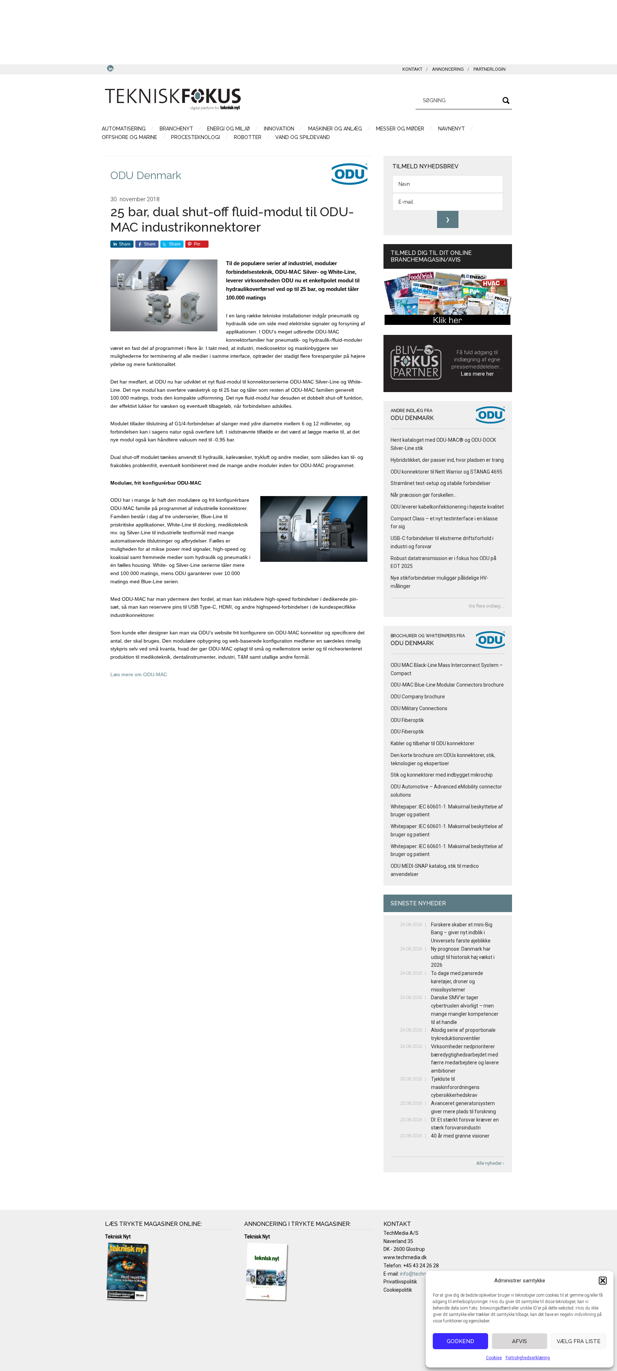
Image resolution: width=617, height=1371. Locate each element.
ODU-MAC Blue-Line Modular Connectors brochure (447, 685)
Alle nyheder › (490, 1163)
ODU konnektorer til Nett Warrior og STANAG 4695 (446, 472)
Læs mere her (477, 374)
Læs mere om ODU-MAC (138, 674)
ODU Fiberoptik (407, 720)
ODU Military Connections (419, 708)
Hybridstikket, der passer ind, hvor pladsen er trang (447, 460)
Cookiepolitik (397, 1290)
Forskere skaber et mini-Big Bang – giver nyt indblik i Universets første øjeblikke (461, 933)
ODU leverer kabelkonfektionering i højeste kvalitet (448, 507)
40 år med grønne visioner (460, 1136)
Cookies (494, 1357)
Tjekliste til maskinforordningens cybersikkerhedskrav (455, 1087)
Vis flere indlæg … (486, 606)
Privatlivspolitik (400, 1282)
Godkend (460, 1341)
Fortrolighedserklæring (528, 1357)
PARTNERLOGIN (489, 69)
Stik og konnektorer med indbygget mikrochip (442, 775)
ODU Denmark (145, 175)
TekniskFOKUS (173, 99)
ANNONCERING (448, 69)
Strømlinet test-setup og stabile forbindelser (441, 483)
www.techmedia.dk (405, 1257)
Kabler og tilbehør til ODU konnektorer (433, 743)
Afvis (519, 1341)
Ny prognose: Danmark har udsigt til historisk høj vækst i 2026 (463, 957)
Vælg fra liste (579, 1341)
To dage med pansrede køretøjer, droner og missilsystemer (457, 981)
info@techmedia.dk (422, 1274)
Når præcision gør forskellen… (424, 495)
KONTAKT (412, 69)
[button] (602, 1280)
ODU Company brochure (418, 696)
